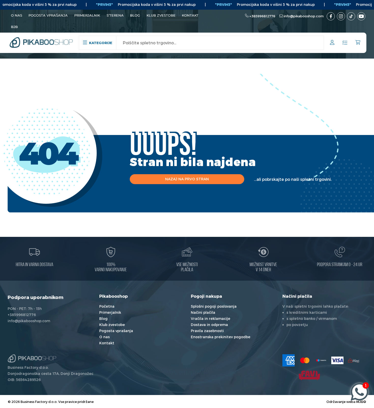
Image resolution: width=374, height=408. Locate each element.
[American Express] (288, 360)
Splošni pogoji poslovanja (214, 306)
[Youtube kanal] (361, 16)
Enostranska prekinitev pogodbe (220, 337)
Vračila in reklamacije (210, 318)
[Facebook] (331, 16)
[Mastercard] (305, 360)
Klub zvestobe (161, 15)
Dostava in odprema (209, 324)
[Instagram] (341, 16)
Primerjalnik (87, 15)
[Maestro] (321, 360)
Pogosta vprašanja (48, 15)
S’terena (115, 15)
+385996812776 (262, 16)
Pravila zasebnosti (207, 331)
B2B (14, 27)
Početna (106, 306)
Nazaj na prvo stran (187, 179)
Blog (135, 15)
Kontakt (190, 15)
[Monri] (354, 360)
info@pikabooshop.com (304, 16)
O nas (16, 15)
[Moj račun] (332, 43)
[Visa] (337, 360)
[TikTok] (351, 16)
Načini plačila (203, 312)
